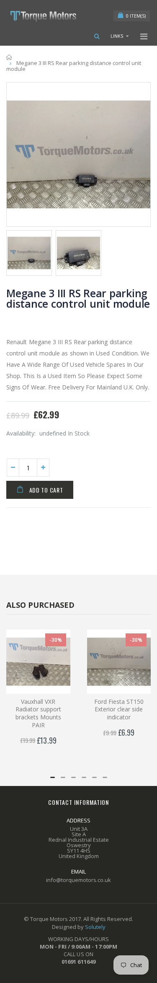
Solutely (95, 927)
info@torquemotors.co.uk (78, 880)
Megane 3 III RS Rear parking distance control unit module (78, 298)
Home (9, 57)
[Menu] (143, 36)
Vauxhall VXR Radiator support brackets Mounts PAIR (38, 713)
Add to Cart (46, 489)
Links (117, 36)
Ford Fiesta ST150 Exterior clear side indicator (119, 709)
